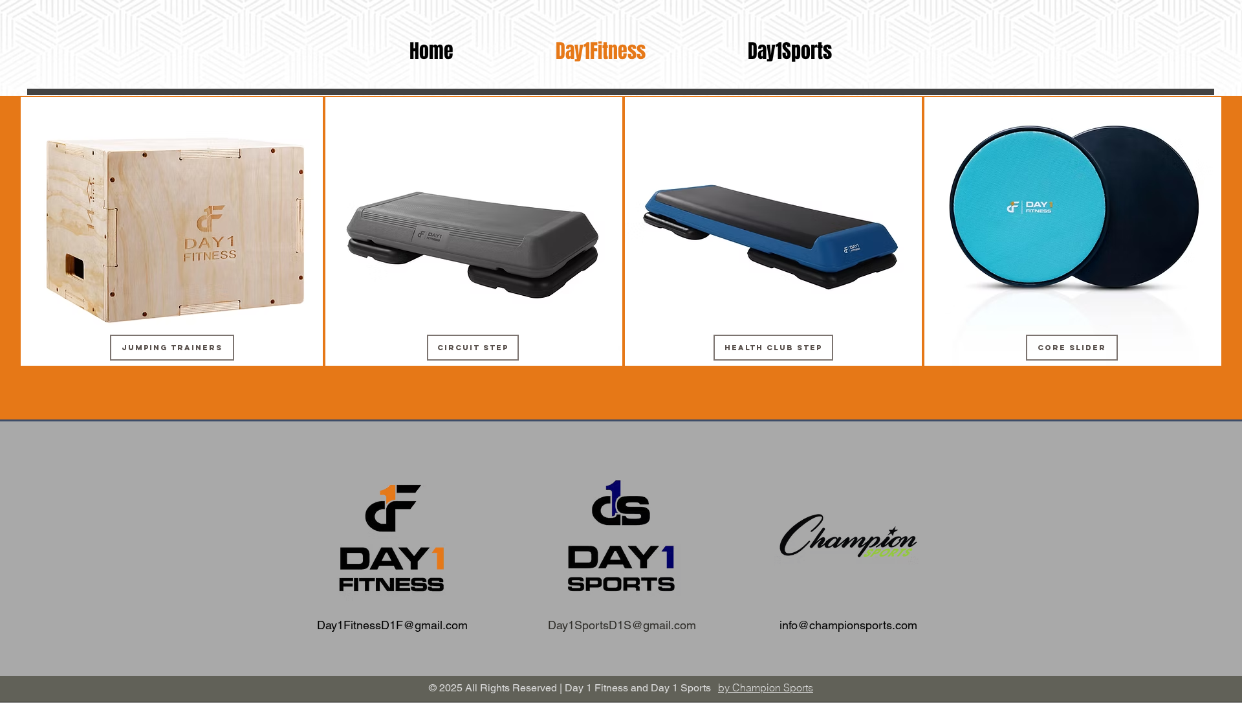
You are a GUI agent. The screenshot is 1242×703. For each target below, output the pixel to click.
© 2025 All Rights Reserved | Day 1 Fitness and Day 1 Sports (570, 688)
